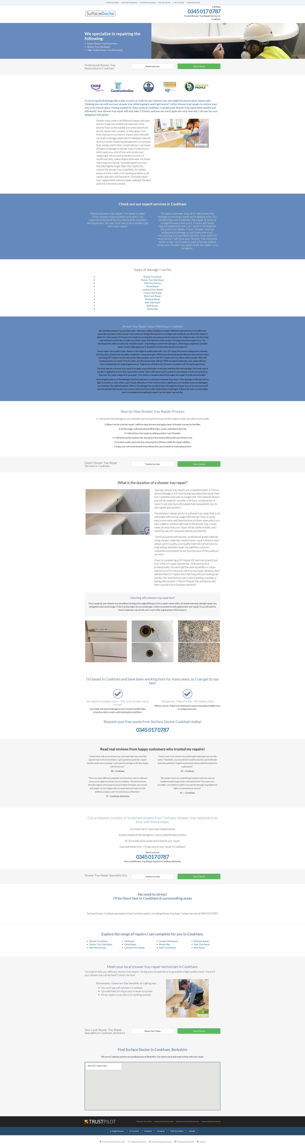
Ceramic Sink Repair (152, 292)
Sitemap (202, 1141)
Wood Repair (152, 286)
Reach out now (153, 66)
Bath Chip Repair (152, 302)
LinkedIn (192, 1131)
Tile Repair (129, 941)
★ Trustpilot (134, 1131)
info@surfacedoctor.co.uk (161, 1141)
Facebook (148, 1131)
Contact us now (152, 464)
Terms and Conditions (185, 1141)
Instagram (161, 1131)
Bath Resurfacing (152, 283)
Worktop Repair (152, 299)
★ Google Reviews (117, 1131)
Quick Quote (199, 66)
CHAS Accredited (176, 1131)
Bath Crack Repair (152, 296)
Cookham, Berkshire (138, 1141)
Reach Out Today (153, 1031)
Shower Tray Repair (152, 276)
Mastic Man (152, 309)
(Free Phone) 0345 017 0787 (113, 1141)
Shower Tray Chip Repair (152, 280)
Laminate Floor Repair (152, 289)
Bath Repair (152, 305)
